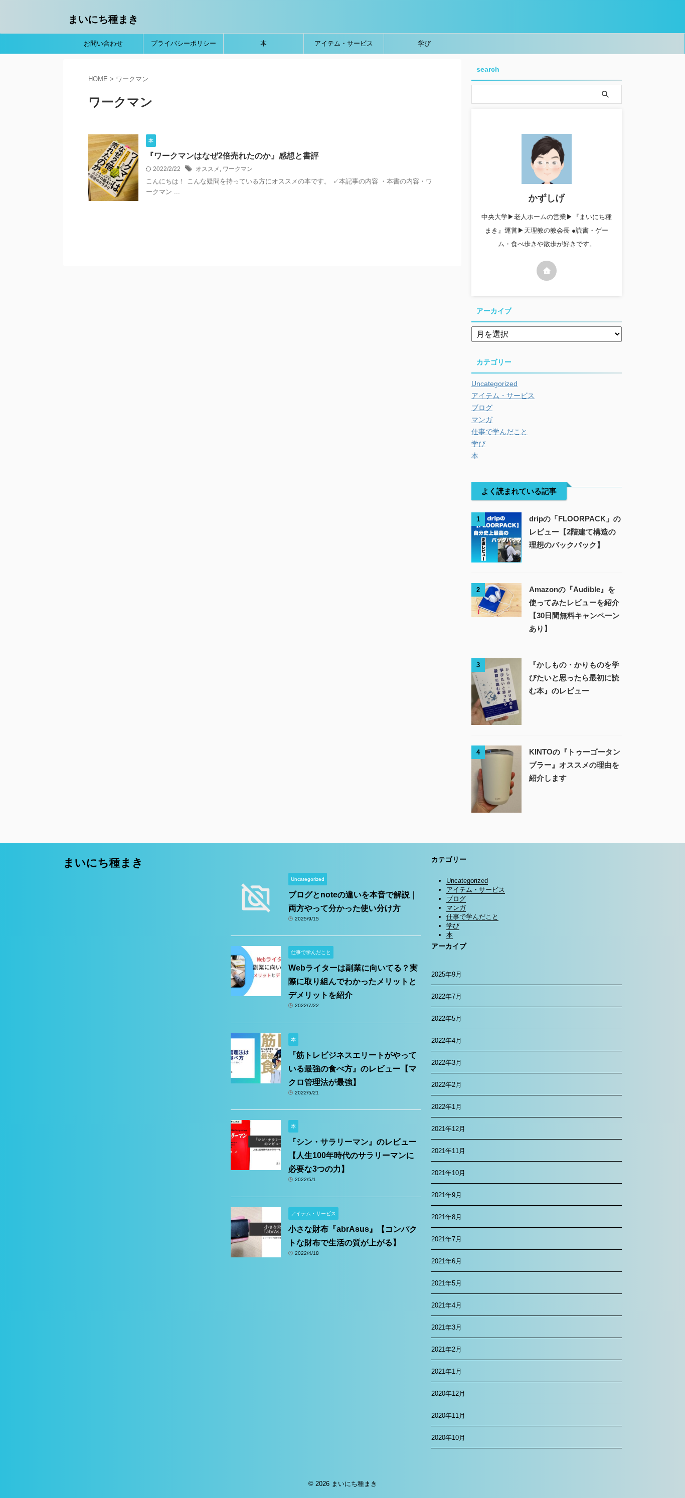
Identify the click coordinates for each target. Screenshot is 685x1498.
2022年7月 (446, 996)
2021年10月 (448, 1173)
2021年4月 (446, 1305)
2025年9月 (446, 974)
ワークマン (238, 168)
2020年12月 (448, 1393)
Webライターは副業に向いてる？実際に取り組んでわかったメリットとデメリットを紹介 (353, 981)
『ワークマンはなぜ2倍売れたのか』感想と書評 (232, 155)
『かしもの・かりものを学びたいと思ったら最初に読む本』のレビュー (574, 677)
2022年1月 (446, 1106)
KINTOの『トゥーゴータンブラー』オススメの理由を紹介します (574, 764)
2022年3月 (446, 1062)
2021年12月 (448, 1129)
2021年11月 (448, 1151)
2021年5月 (446, 1283)
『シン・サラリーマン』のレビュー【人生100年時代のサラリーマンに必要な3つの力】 (352, 1155)
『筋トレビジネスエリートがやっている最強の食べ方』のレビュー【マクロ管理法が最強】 (352, 1068)
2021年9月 (446, 1195)
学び (424, 43)
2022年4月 (446, 1040)
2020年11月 (448, 1415)
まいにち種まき (103, 19)
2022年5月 (446, 1018)
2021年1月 (446, 1371)
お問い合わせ (103, 43)
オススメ (208, 168)
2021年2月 (446, 1349)
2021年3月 (446, 1327)
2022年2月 (446, 1084)
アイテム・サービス (343, 43)
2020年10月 (448, 1437)
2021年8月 (446, 1217)
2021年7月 (446, 1239)
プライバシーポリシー (183, 43)
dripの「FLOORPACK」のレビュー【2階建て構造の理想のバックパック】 (575, 531)
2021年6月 (446, 1261)
